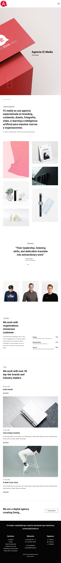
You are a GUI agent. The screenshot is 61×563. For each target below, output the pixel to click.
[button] (29, 264)
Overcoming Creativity (11, 433)
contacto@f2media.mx (30, 529)
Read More (6, 393)
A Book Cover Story (10, 483)
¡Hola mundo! (8, 389)
